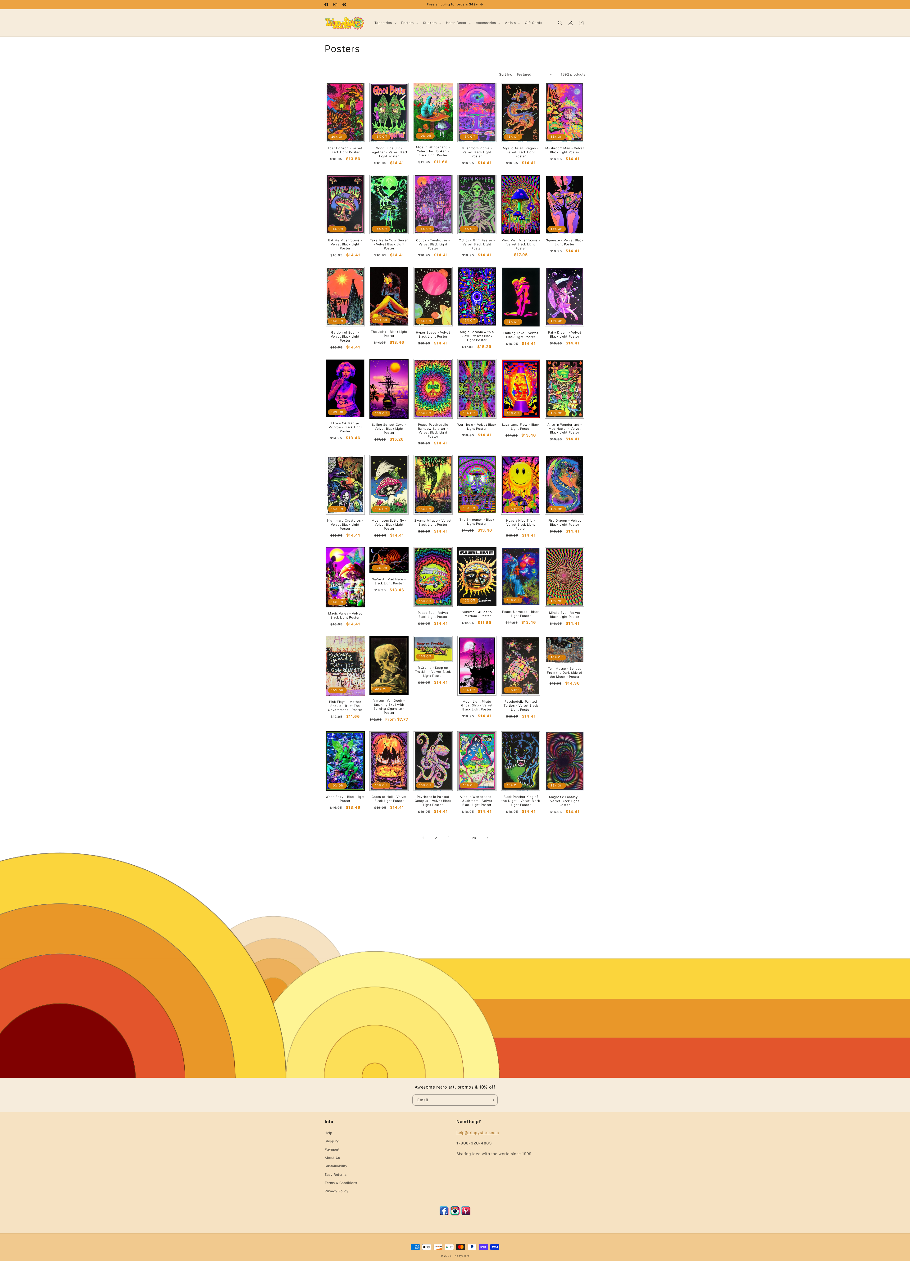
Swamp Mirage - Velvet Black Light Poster (433, 522)
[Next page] (487, 838)
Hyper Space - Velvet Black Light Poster (433, 334)
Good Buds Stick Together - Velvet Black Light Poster (389, 152)
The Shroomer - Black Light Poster (477, 521)
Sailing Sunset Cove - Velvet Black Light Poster (389, 428)
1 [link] (423, 838)
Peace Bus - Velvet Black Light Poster (433, 615)
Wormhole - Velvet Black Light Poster (476, 426)
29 (474, 838)
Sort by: (505, 74)
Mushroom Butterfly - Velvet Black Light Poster (389, 524)
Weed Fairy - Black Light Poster (345, 799)
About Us (332, 1158)
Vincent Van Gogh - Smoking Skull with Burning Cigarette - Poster (389, 706)
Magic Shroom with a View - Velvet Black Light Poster (477, 336)
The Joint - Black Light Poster (389, 334)
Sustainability (336, 1166)
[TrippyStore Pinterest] (466, 1214)
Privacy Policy (336, 1191)
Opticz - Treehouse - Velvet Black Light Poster (433, 244)
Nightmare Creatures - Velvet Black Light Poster (345, 524)
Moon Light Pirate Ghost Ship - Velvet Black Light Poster (477, 705)
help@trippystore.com (477, 1132)
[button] (385, 23)
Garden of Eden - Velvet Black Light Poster (345, 336)
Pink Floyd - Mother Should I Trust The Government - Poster (345, 706)
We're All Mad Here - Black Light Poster (389, 581)
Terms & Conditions (341, 1183)
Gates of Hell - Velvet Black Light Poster (389, 799)
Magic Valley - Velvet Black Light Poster (345, 615)
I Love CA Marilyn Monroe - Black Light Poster (345, 427)
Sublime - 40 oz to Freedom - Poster (477, 614)
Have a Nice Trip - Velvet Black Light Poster (520, 524)
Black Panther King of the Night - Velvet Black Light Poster (520, 801)
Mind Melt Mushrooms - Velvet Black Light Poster (520, 244)
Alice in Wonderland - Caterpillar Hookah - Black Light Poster (433, 151)
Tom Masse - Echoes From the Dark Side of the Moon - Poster (564, 672)
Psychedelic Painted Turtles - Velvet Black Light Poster (521, 705)
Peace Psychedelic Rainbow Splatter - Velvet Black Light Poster (433, 430)
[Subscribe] (492, 1100)
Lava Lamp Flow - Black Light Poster (521, 426)
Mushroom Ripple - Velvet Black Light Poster (477, 152)
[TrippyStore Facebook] (444, 1214)
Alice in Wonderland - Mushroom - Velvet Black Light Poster (477, 801)
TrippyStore (461, 1255)
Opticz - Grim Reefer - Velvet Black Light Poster (477, 244)
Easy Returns (335, 1174)
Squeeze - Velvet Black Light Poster (564, 242)
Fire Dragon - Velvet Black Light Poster (564, 522)
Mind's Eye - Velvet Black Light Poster (564, 615)
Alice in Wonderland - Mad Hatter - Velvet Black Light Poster (564, 428)
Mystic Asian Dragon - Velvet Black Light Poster (521, 152)
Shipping (332, 1141)
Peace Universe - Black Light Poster (520, 614)
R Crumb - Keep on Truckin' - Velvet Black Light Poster (433, 672)
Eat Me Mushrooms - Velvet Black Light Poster (345, 244)
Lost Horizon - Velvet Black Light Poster (345, 150)
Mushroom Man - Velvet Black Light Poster (564, 150)
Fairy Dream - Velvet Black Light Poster (564, 334)
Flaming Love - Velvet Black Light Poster (520, 335)
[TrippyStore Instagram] (455, 1214)
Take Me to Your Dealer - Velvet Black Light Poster (389, 244)
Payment (332, 1149)
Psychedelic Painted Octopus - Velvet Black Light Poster (433, 801)
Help (328, 1133)
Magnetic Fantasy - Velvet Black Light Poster (564, 801)
